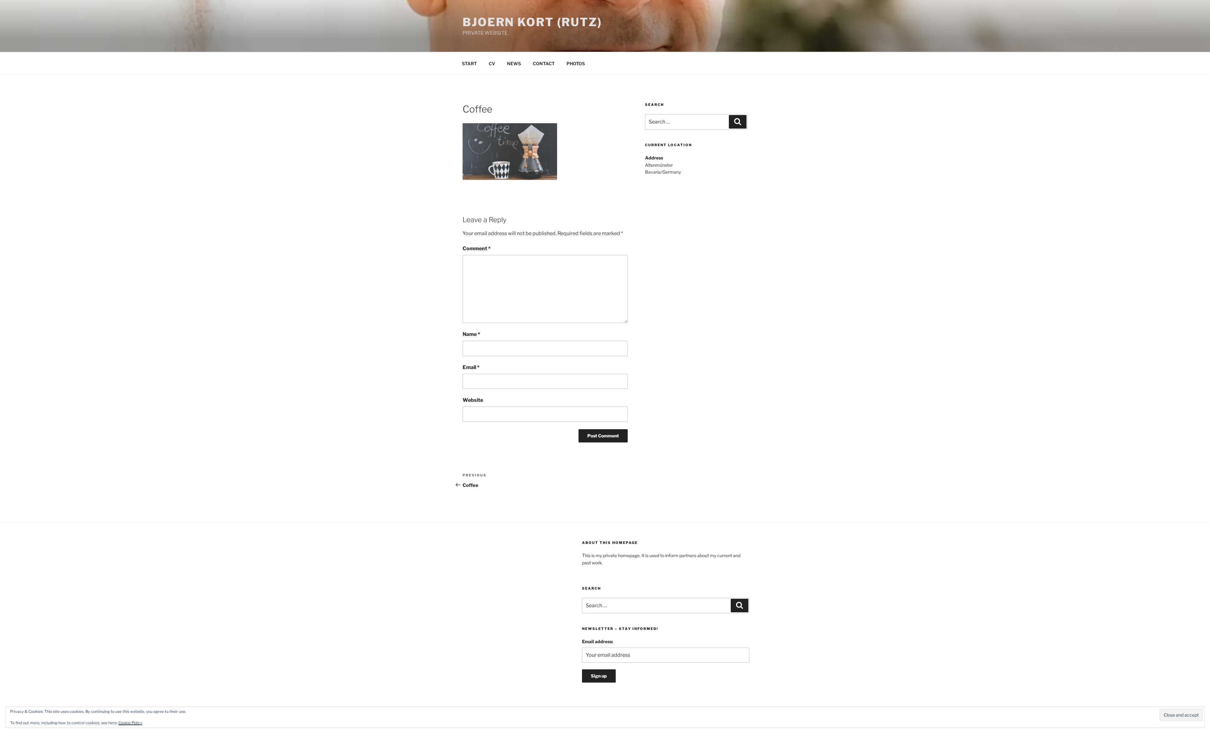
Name (471, 334)
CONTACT (544, 63)
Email (471, 367)
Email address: (597, 641)
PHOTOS (576, 63)
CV (492, 63)
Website (473, 400)
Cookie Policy (130, 722)
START (469, 63)
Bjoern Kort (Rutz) (532, 22)
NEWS (514, 63)
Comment (477, 248)
